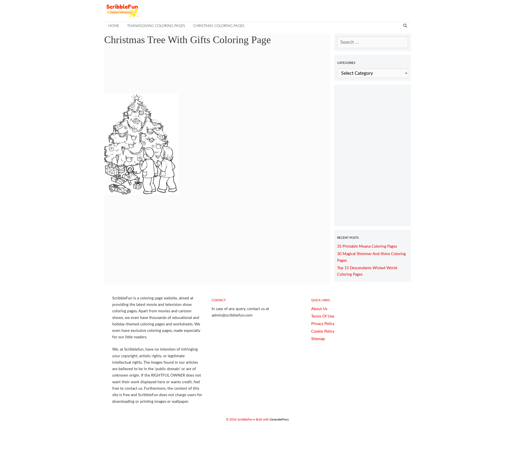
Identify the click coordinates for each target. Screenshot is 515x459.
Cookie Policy (322, 331)
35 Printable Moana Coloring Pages (367, 246)
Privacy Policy (323, 324)
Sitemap (318, 339)
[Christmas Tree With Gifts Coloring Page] (141, 193)
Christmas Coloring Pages (218, 26)
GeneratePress (279, 419)
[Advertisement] (217, 73)
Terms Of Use (322, 316)
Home (113, 26)
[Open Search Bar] (405, 26)
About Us (319, 309)
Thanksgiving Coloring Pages (156, 26)
